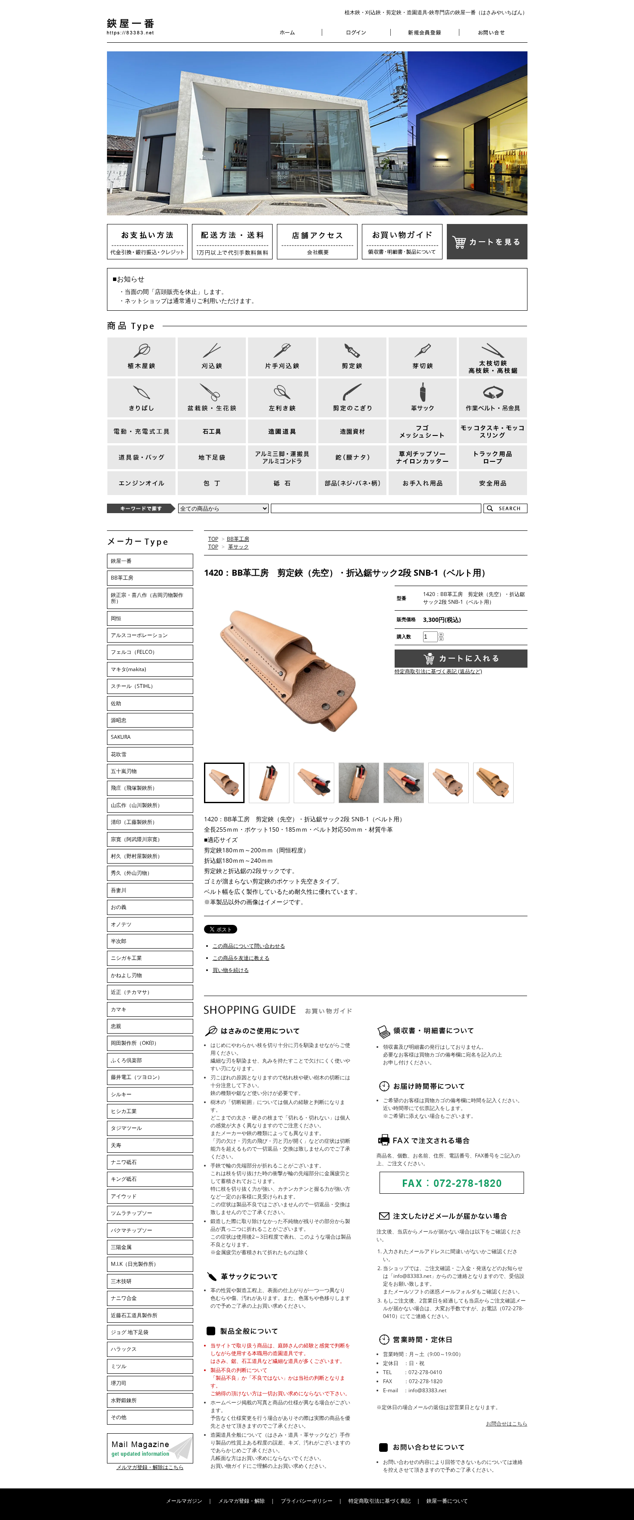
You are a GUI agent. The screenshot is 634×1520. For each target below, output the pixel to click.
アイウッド (124, 1196)
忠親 (116, 1026)
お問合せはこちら (506, 1423)
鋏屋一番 (121, 560)
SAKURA (121, 737)
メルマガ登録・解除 (241, 1500)
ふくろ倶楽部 (126, 1060)
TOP (213, 538)
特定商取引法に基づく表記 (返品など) (438, 671)
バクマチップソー (131, 1230)
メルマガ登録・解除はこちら (150, 1467)
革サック (238, 546)
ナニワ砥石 (124, 1162)
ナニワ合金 (124, 1298)
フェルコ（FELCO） (134, 652)
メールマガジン (184, 1500)
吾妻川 (118, 890)
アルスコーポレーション (139, 635)
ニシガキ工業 (126, 958)
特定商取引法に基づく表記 (379, 1500)
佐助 (116, 703)
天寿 (116, 1145)
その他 (118, 1417)
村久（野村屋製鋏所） (137, 856)
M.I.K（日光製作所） (135, 1264)
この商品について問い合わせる (249, 945)
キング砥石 (124, 1179)
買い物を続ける (231, 970)
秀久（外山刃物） (131, 873)
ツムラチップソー (131, 1213)
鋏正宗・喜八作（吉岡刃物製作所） (147, 598)
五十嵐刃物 (124, 771)
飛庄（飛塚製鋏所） (134, 788)
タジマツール (126, 1128)
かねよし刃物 (126, 975)
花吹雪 (118, 754)
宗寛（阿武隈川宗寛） (137, 839)
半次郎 (118, 941)
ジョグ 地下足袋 (129, 1332)
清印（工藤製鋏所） (134, 822)
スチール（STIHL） (133, 686)
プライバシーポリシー (307, 1500)
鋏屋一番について (447, 1500)
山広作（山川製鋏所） (137, 805)
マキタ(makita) (128, 669)
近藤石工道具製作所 (134, 1315)
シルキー (121, 1094)
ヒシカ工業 (124, 1111)
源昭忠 (118, 720)
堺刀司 (118, 1383)
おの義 (118, 907)
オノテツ (121, 924)
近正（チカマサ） (131, 992)
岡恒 (116, 618)
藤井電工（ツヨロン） (137, 1077)
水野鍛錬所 (124, 1400)
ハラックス (124, 1349)
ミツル (118, 1366)
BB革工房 (238, 538)
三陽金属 (121, 1247)
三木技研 (121, 1281)
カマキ (118, 1009)
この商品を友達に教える (241, 958)
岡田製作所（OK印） (135, 1043)
